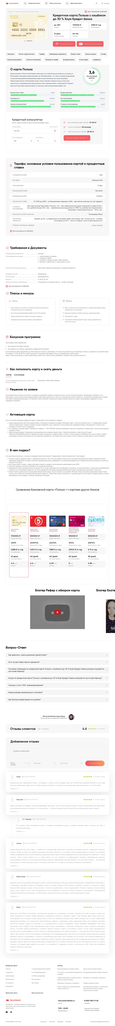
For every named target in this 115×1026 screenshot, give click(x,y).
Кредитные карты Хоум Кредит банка (26, 11)
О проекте (43, 1021)
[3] (26, 763)
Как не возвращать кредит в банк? (68, 969)
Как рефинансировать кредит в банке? (95, 972)
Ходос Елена (60, 716)
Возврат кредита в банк (90, 983)
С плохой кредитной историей (41, 969)
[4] (28, 763)
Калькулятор (9, 986)
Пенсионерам (10, 976)
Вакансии (60, 1021)
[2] (24, 763)
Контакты (52, 1021)
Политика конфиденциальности (99, 1021)
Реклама (68, 1021)
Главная (10, 11)
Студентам (9, 972)
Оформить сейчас (66, 44)
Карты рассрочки (37, 993)
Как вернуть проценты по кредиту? (68, 983)
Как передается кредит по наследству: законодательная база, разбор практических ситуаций (95, 988)
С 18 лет (8, 969)
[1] (29, 765)
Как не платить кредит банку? (92, 969)
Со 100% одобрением (38, 976)
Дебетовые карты (11, 993)
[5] (29, 763)
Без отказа (35, 983)
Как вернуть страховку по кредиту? (94, 978)
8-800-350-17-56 (91, 1001)
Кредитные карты (11, 965)
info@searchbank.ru (66, 1001)
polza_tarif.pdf (97, 225)
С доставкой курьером (39, 972)
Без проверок (36, 979)
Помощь (106, 3)
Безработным (10, 979)
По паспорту (10, 983)
